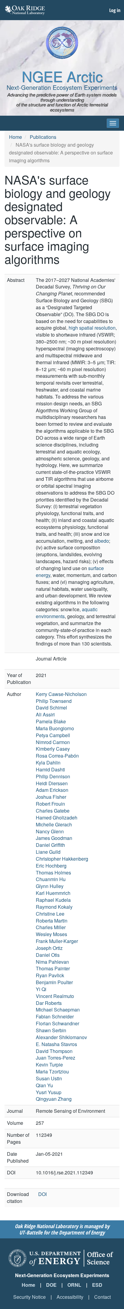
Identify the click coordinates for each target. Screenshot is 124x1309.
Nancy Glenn (50, 831)
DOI (42, 1194)
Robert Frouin (50, 803)
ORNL (74, 1284)
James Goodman (54, 838)
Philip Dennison (53, 776)
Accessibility (70, 1296)
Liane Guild (48, 851)
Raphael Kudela (53, 899)
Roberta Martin (51, 920)
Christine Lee (50, 913)
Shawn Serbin (51, 1030)
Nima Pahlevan (52, 961)
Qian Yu (44, 1085)
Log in (114, 10)
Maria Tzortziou (52, 1071)
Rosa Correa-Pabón (57, 755)
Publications (43, 136)
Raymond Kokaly (54, 906)
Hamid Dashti (50, 769)
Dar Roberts (49, 1002)
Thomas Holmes (53, 872)
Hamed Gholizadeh (56, 817)
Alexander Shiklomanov (61, 1037)
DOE (51, 1284)
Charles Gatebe (53, 810)
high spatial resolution (92, 327)
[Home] (62, 42)
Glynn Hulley (50, 886)
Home (15, 136)
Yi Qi (41, 989)
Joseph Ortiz (49, 947)
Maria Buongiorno (55, 728)
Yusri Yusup (48, 1092)
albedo (101, 540)
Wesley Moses (51, 934)
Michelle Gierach (54, 824)
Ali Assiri (45, 714)
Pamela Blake (51, 721)
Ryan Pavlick (50, 975)
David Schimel (51, 707)
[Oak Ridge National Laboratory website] (25, 10)
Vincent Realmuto (55, 996)
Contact (102, 1296)
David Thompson (54, 1051)
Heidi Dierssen (52, 783)
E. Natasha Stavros (56, 1044)
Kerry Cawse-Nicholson (61, 694)
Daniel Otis (48, 954)
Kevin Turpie (49, 1064)
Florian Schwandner (57, 1023)
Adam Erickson (52, 789)
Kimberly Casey (53, 748)
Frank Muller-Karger (57, 941)
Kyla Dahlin (48, 762)
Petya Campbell (53, 735)
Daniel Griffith (50, 844)
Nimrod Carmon (53, 742)
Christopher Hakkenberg (62, 858)
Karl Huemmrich (53, 892)
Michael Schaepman (58, 1009)
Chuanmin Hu (51, 879)
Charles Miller (51, 927)
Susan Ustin (49, 1078)
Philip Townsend (54, 700)
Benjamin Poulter (54, 982)
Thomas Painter (53, 968)
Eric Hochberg (51, 865)
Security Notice (29, 1296)
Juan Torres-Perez (55, 1057)
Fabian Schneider (55, 1016)
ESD (97, 1284)
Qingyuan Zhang (54, 1098)
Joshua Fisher (51, 796)
